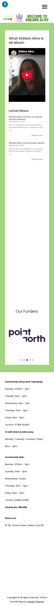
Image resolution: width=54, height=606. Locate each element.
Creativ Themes (35, 601)
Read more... (38, 135)
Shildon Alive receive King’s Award (26, 143)
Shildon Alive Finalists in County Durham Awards (25, 118)
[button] (21, 360)
